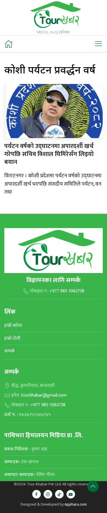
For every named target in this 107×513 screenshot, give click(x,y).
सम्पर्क (9, 351)
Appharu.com (75, 504)
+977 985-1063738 (66, 291)
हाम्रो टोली (12, 338)
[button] (98, 44)
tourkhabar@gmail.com (43, 395)
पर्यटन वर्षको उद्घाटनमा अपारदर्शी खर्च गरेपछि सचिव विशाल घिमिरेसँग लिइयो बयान (49, 154)
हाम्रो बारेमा (13, 325)
